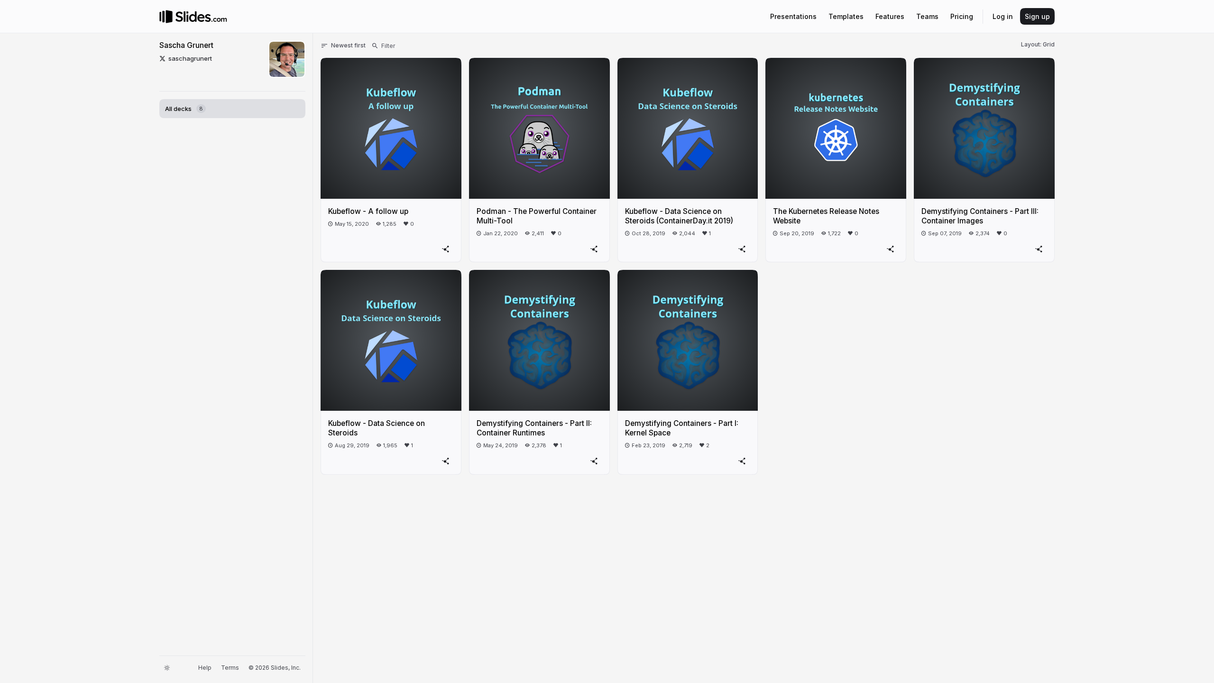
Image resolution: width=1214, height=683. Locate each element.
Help (205, 667)
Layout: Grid (1038, 44)
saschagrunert (190, 58)
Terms (230, 667)
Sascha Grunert (186, 45)
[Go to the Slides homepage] (166, 17)
